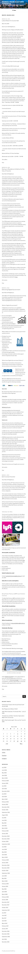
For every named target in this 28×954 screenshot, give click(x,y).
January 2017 (5, 928)
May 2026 (4, 772)
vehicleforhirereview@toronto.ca (13, 576)
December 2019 (5, 865)
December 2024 (6, 791)
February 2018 (5, 897)
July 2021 (4, 817)
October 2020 (5, 841)
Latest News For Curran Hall (10, 20)
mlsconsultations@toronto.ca (18, 623)
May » (21, 743)
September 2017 (6, 910)
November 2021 (5, 807)
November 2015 (5, 941)
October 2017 (5, 907)
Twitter (3, 752)
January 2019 (5, 886)
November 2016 (5, 934)
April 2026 (4, 775)
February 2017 (5, 926)
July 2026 (4, 767)
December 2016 (5, 931)
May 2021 (4, 823)
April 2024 (4, 796)
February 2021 (5, 830)
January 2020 (5, 862)
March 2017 (4, 923)
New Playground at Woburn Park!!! (10, 709)
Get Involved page (14, 680)
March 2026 (5, 778)
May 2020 (4, 852)
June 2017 (4, 915)
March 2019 (4, 881)
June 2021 (4, 820)
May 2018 (4, 889)
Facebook (4, 755)
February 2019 (5, 883)
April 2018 (4, 891)
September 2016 (6, 936)
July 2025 (4, 786)
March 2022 (4, 799)
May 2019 (4, 878)
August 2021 (5, 815)
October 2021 (5, 809)
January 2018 (5, 899)
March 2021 (4, 828)
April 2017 (4, 920)
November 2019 (5, 868)
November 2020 (6, 838)
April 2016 (4, 939)
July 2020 (4, 846)
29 (17, 741)
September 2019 (6, 873)
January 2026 (5, 783)
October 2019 (5, 870)
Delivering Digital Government (11, 289)
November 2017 (5, 904)
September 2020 (6, 844)
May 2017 (4, 918)
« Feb (7, 743)
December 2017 (5, 902)
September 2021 (6, 812)
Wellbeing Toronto (6, 407)
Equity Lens (4, 419)
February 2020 (5, 860)
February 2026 (5, 780)
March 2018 (4, 894)
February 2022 (5, 801)
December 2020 (6, 836)
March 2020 (5, 857)
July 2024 (4, 794)
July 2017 (4, 912)
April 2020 (4, 854)
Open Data (4, 388)
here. (16, 277)
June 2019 (4, 875)
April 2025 (4, 788)
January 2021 (5, 833)
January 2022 (5, 804)
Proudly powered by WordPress (8, 950)
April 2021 (4, 825)
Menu (14, 10)
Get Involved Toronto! (8, 477)
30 (21, 741)
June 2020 (4, 849)
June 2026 (4, 770)
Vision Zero (4, 396)
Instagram (4, 758)
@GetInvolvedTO (9, 676)
